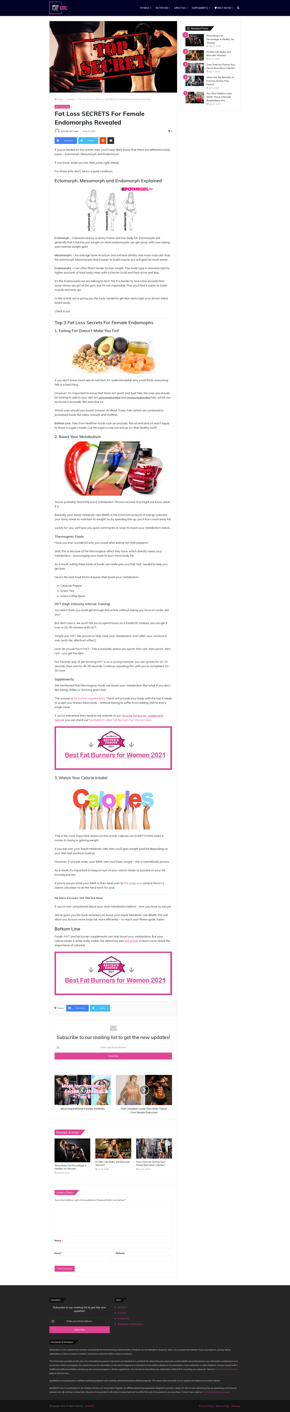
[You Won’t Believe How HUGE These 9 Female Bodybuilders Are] (194, 97)
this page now (133, 883)
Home (60, 99)
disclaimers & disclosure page (216, 1392)
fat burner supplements (89, 698)
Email (58, 1253)
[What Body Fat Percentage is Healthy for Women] (72, 1150)
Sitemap (235, 1406)
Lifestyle (179, 8)
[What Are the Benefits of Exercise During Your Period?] (194, 81)
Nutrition (162, 8)
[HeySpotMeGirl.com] (58, 8)
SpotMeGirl (89, 1406)
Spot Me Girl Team (70, 131)
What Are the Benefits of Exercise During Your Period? (220, 81)
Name (59, 1240)
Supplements (200, 8)
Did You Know (86, 99)
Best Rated (224, 8)
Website (120, 1253)
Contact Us (123, 1318)
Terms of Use (222, 1406)
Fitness (144, 8)
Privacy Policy (206, 1406)
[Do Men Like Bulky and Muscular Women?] (113, 1148)
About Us (122, 1307)
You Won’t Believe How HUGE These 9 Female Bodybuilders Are (219, 97)
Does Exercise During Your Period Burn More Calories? (150, 1163)
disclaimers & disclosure (226, 1369)
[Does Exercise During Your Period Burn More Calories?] (154, 1148)
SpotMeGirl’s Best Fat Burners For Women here (120, 720)
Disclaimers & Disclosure (130, 1324)
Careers (122, 1313)
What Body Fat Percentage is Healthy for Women (71, 1167)
